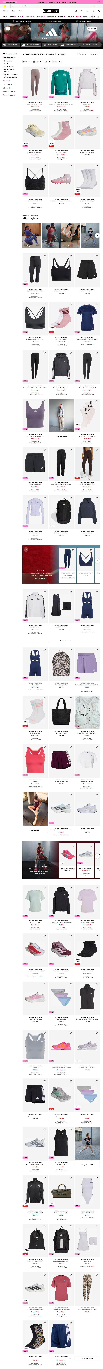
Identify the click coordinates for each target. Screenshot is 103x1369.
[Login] (82, 11)
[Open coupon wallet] (76, 11)
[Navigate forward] (94, 16)
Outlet (7, 6)
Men (13, 11)
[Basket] (99, 11)
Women (6, 11)
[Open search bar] (97, 17)
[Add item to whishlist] (44, 69)
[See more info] (35, 112)
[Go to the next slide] (97, 235)
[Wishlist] (93, 11)
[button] (82, 54)
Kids (20, 11)
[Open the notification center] (87, 11)
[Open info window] (99, 2)
